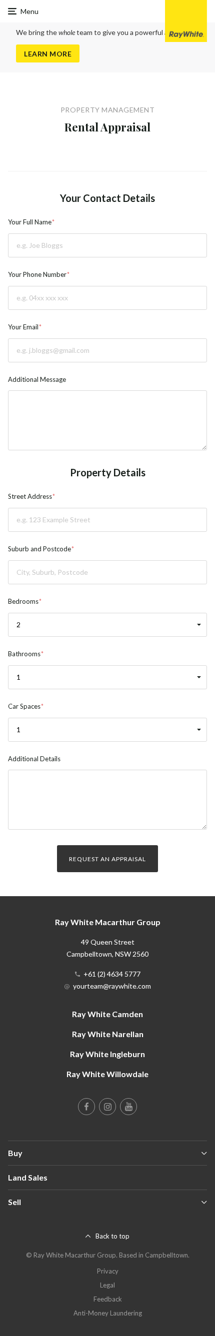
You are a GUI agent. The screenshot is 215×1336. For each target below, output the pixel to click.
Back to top (113, 1236)
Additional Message (37, 379)
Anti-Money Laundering (108, 1313)
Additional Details (34, 759)
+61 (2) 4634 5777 (112, 974)
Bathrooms (24, 654)
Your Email (23, 327)
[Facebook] (86, 1106)
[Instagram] (107, 1106)
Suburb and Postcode (39, 549)
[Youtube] (128, 1106)
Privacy (107, 1271)
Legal (107, 1285)
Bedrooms (23, 601)
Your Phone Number (37, 274)
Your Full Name (30, 222)
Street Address (30, 496)
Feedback (108, 1299)
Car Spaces (24, 706)
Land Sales (28, 1177)
